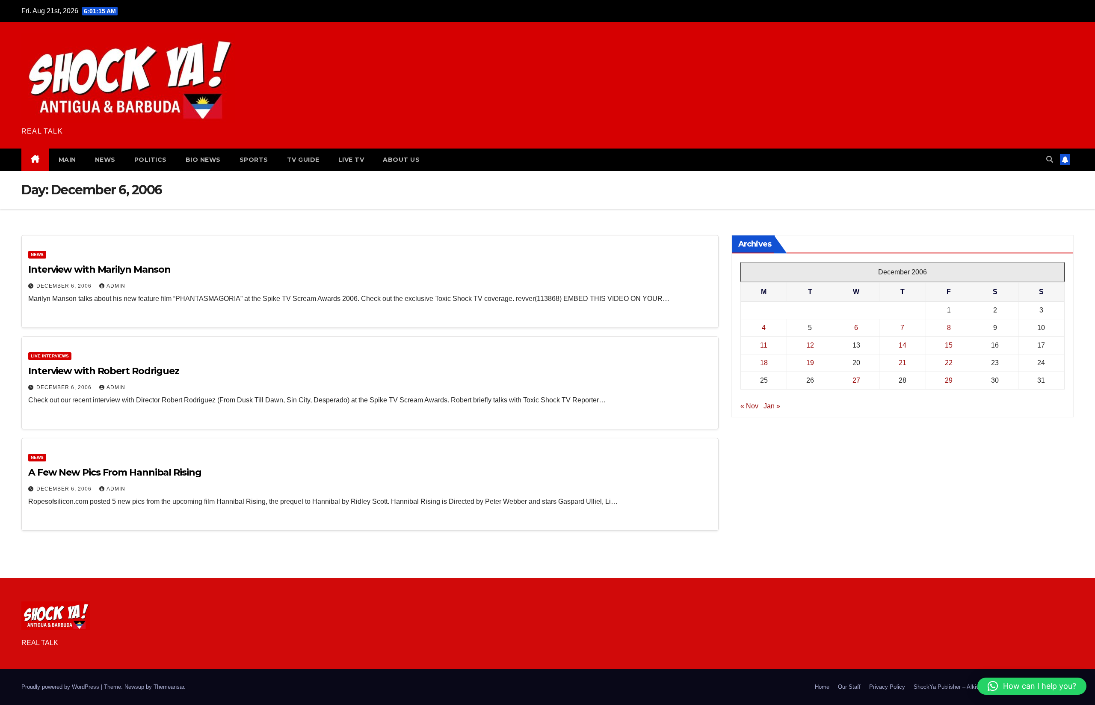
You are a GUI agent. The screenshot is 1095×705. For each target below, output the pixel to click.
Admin (116, 286)
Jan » (772, 406)
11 (763, 345)
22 (949, 362)
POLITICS (150, 160)
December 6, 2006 (64, 286)
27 (856, 380)
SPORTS (254, 160)
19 (810, 362)
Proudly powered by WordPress (61, 687)
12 (810, 345)
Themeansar (169, 687)
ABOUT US (401, 160)
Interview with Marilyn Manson (99, 269)
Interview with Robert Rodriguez (103, 371)
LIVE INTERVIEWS (50, 356)
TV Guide (303, 160)
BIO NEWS (203, 160)
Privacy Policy (887, 687)
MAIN (67, 160)
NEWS (105, 160)
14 (902, 345)
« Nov (749, 406)
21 (902, 362)
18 (764, 362)
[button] (1049, 159)
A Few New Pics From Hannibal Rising (114, 472)
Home (822, 687)
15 (949, 345)
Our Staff (849, 687)
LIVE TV (351, 160)
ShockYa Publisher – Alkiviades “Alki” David (968, 687)
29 (949, 380)
